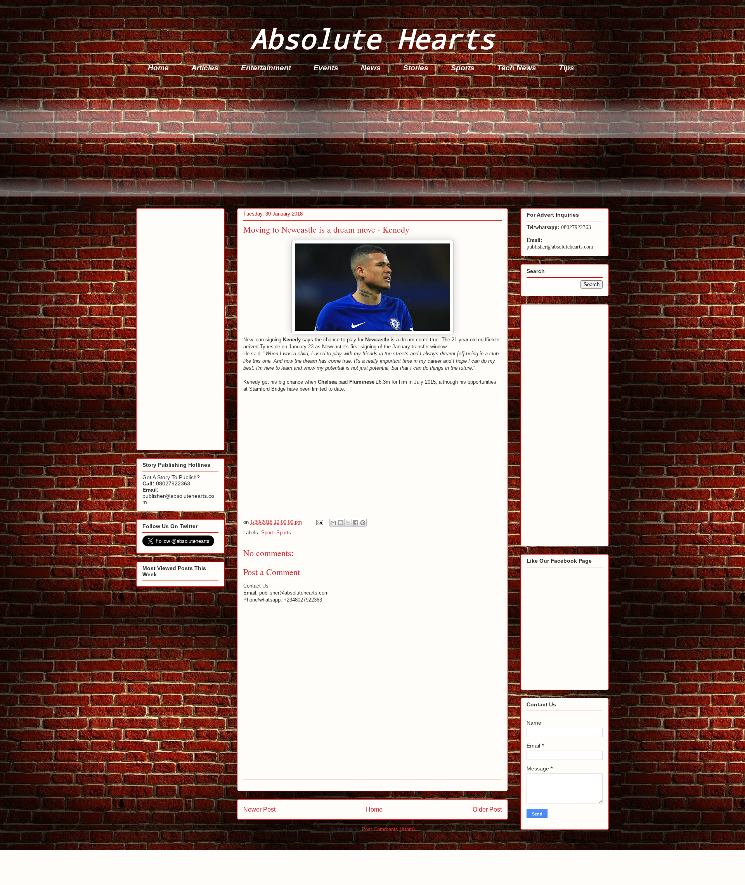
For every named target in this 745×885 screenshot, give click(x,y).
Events (326, 68)
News (371, 68)
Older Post (487, 809)
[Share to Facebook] (355, 523)
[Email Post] (319, 522)
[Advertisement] (369, 142)
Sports (463, 68)
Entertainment (266, 68)
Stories (415, 68)
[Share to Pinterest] (363, 523)
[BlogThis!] (341, 523)
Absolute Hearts (372, 38)
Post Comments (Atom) (388, 829)
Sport (267, 533)
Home (158, 68)
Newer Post (259, 809)
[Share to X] (348, 523)
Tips (566, 68)
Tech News (516, 68)
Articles (204, 68)
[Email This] (333, 523)
